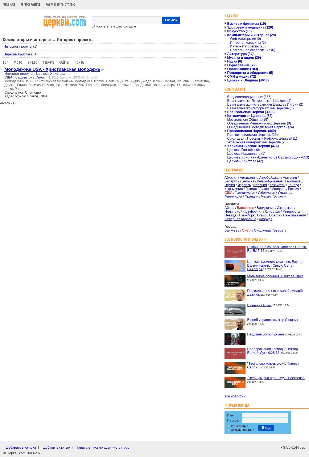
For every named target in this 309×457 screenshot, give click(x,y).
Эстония (280, 196)
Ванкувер (231, 230)
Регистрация (30, 4)
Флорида (265, 219)
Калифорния (252, 211)
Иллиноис (232, 211)
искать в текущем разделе (115, 26)
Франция (252, 196)
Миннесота (291, 211)
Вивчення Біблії (259, 305)
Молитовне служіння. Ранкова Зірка (275, 276)
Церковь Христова (18, 54)
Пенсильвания (294, 215)
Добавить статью (56, 447)
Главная (9, 4)
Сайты (64, 62)
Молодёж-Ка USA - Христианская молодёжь (52, 69)
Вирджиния (266, 208)
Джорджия (285, 208)
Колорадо (272, 211)
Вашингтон (24, 77)
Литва (264, 189)
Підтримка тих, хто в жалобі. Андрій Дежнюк (275, 292)
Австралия (248, 177)
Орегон (274, 215)
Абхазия (230, 177)
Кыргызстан (233, 189)
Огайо (262, 215)
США (8, 77)
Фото (18, 62)
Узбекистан (266, 192)
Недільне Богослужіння (265, 334)
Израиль (244, 185)
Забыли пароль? (242, 429)
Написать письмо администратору (102, 447)
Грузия (229, 185)
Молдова (278, 189)
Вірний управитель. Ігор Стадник (272, 320)
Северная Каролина (240, 219)
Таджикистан (245, 192)
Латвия (251, 189)
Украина (284, 192)
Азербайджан (269, 177)
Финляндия (233, 196)
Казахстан (277, 185)
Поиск (171, 20)
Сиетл (40, 77)
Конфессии (234, 89)
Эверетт (279, 230)
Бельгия (248, 181)
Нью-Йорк (247, 215)
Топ (5, 62)
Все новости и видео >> (246, 239)
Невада (230, 215)
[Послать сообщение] (102, 69)
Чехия (266, 196)
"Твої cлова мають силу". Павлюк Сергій (273, 365)
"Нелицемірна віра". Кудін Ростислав (276, 378)
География (233, 170)
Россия (293, 189)
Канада (293, 185)
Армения (290, 177)
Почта (79, 62)
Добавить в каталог (21, 447)
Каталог (231, 16)
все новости (233, 396)
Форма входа (236, 405)
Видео (32, 62)
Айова (229, 208)
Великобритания (270, 181)
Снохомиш (262, 230)
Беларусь (231, 181)
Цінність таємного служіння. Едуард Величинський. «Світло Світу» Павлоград (275, 265)
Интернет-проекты (18, 46)
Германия (293, 181)
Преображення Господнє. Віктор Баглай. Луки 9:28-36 (272, 350)
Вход (266, 428)
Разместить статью (60, 4)
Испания (260, 185)
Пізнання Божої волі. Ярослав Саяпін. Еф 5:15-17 (277, 249)
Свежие (48, 62)
